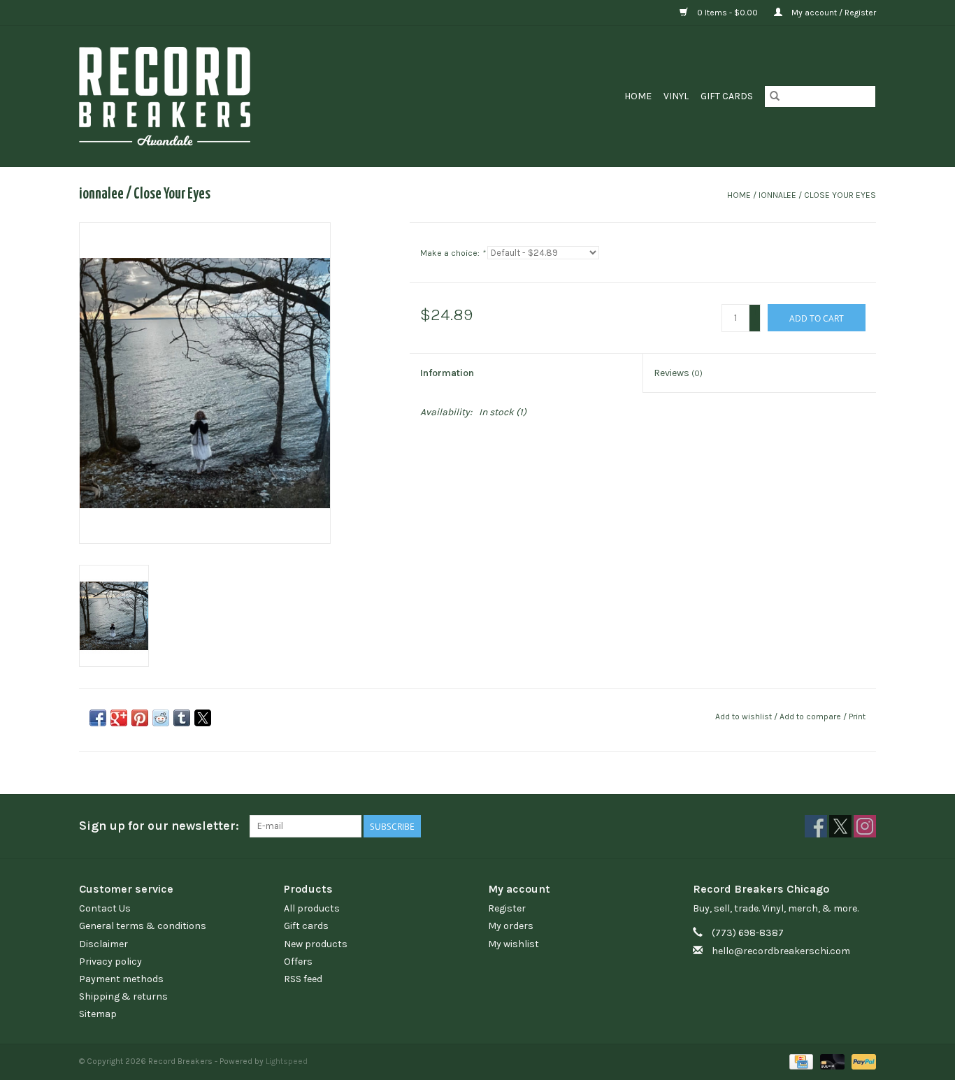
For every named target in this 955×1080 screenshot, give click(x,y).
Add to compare (811, 716)
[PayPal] (861, 1061)
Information (447, 373)
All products (312, 908)
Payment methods (121, 979)
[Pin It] (139, 718)
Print (857, 716)
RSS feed (303, 979)
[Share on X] (202, 718)
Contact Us (105, 908)
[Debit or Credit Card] (831, 1061)
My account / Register (832, 12)
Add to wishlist (744, 716)
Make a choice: (452, 253)
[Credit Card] (799, 1061)
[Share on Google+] (118, 718)
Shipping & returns (123, 996)
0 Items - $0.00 (727, 12)
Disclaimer (103, 944)
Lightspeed (287, 1061)
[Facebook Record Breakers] (816, 826)
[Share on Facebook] (97, 718)
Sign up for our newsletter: (159, 826)
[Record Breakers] (238, 96)
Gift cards (727, 96)
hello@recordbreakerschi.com (781, 951)
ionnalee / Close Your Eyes (817, 195)
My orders (510, 926)
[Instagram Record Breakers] (865, 826)
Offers (298, 961)
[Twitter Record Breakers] (840, 826)
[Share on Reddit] (160, 718)
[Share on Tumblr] (181, 718)
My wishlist (513, 944)
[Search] (774, 96)
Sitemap (98, 1014)
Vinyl (676, 96)
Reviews (678, 373)
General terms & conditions (142, 926)
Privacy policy (110, 961)
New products (315, 944)
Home (638, 96)
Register (507, 908)
